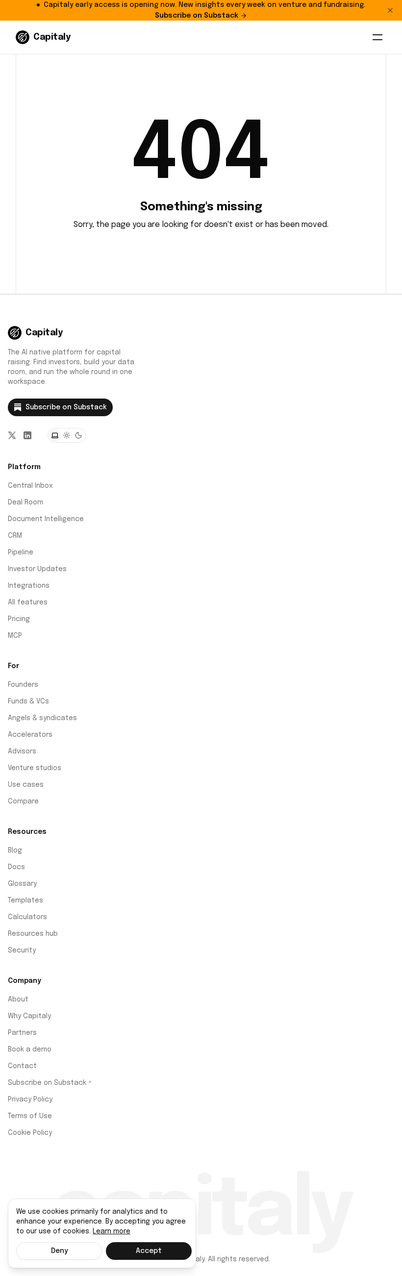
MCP (15, 635)
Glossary (22, 883)
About (18, 999)
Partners (22, 1032)
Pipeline (20, 552)
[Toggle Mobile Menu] (377, 37)
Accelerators (30, 734)
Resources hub (33, 933)
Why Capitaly (29, 1016)
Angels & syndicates (42, 718)
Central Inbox (30, 485)
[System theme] (55, 435)
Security (22, 950)
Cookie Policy (30, 1132)
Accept (149, 1251)
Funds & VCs (28, 701)
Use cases (26, 784)
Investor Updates (37, 569)
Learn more (111, 1231)
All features (28, 602)
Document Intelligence (46, 519)
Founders (23, 684)
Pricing (19, 619)
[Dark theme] (78, 435)
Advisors (22, 751)
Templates (25, 900)
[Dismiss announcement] (390, 10)
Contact (22, 1066)
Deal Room (25, 502)
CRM (15, 535)
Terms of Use (30, 1116)
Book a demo (29, 1049)
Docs (16, 867)
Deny (59, 1251)
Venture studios (34, 768)
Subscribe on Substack (196, 15)
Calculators (27, 917)
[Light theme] (67, 435)
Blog (15, 850)
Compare (23, 801)
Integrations (29, 585)
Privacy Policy (30, 1099)
